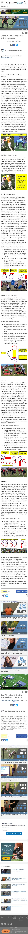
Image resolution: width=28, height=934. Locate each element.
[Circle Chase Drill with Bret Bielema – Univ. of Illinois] (14, 754)
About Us (2, 917)
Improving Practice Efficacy (7, 635)
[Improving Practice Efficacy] (14, 627)
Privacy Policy (14, 917)
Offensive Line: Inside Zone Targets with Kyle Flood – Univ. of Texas (13, 797)
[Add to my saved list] (23, 33)
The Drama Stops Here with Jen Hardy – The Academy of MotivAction (13, 670)
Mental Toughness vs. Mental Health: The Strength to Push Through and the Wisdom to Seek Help (14, 653)
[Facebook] (14, 45)
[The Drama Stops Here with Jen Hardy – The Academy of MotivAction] (14, 662)
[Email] (11, 45)
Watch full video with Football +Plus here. (10, 700)
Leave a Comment (22, 591)
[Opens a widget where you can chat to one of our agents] (5, 931)
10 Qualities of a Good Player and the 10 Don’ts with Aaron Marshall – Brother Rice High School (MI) (13, 618)
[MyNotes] (26, 33)
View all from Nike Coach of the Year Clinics (18, 747)
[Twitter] (17, 45)
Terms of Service (21, 918)
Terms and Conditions (14, 929)
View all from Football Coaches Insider (19, 602)
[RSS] (11, 924)
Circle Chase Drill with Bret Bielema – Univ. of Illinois (13, 762)
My (4, 591)
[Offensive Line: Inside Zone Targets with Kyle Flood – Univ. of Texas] (14, 789)
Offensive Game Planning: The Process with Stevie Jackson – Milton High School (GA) (13, 779)
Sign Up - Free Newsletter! (14, 833)
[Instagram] (8, 924)
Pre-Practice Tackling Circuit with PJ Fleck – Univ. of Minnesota (13, 815)
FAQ (8, 917)
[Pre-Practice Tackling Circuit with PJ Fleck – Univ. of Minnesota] (14, 807)
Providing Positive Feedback (17, 906)
